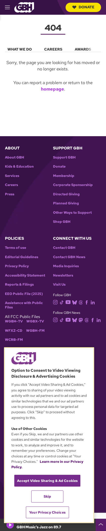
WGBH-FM (35, 331)
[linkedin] (92, 302)
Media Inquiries (66, 266)
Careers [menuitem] (53, 49)
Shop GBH (62, 222)
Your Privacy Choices (47, 512)
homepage (52, 89)
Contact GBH (64, 248)
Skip (47, 496)
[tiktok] (62, 302)
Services (12, 176)
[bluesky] (74, 302)
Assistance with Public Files (24, 305)
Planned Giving (66, 203)
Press (9, 194)
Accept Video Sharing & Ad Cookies (47, 480)
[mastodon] (81, 319)
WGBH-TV (14, 321)
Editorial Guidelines (21, 257)
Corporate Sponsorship (73, 185)
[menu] (53, 48)
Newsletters (63, 275)
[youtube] (68, 301)
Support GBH (64, 157)
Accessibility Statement (25, 275)
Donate (86, 7)
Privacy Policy (17, 266)
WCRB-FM (14, 340)
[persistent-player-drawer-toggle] (101, 525)
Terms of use (15, 248)
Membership (63, 176)
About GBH (14, 157)
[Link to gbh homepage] (24, 7)
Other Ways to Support (72, 213)
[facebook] (87, 302)
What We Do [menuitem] (19, 49)
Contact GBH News (69, 257)
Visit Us (59, 284)
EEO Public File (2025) (24, 294)
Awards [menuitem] (83, 49)
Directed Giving (66, 194)
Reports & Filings (19, 284)
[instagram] (55, 301)
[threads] (81, 302)
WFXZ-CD (13, 331)
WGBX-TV (35, 321)
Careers (11, 185)
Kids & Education (19, 166)
